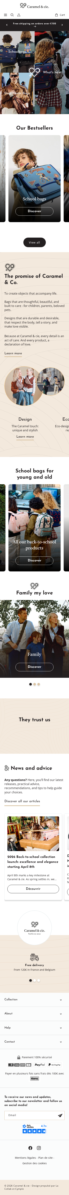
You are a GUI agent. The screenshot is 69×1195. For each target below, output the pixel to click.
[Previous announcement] (7, 25)
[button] (5, 15)
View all (34, 242)
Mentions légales (25, 1157)
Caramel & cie (21, 1185)
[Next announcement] (62, 25)
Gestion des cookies (34, 1163)
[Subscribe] (60, 1115)
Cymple (19, 1188)
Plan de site (45, 1157)
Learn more (13, 353)
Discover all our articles (22, 801)
